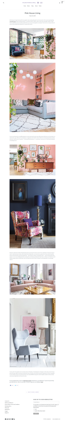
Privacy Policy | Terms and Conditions (12, 404)
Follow (40, 5)
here (42, 382)
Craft (35, 409)
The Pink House (13, 21)
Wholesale (7, 407)
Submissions (7, 409)
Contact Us (7, 401)
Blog (32, 5)
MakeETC (7, 412)
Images (6, 411)
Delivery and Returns (9, 402)
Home (25, 5)
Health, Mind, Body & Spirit (39, 410)
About (36, 5)
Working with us (8, 406)
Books (29, 5)
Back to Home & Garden (33, 392)
